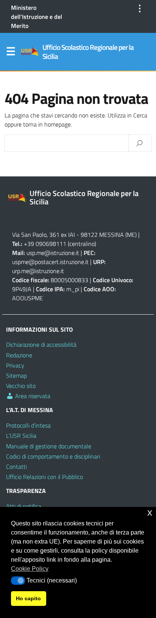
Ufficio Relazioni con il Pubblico (44, 476)
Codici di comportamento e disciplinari (53, 456)
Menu (10, 52)
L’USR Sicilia (21, 435)
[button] (18, 580)
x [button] (149, 512)
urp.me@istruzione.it (38, 270)
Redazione (19, 355)
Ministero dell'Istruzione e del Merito (36, 16)
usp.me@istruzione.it (53, 252)
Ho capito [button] (28, 598)
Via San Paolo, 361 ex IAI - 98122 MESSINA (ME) (74, 234)
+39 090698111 (45, 243)
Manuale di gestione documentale (48, 446)
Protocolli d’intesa (28, 425)
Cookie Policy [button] (29, 568)
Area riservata (32, 395)
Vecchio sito (21, 385)
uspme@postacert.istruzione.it (50, 261)
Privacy (15, 365)
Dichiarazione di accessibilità (41, 344)
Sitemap (16, 375)
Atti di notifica (23, 506)
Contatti (16, 466)
